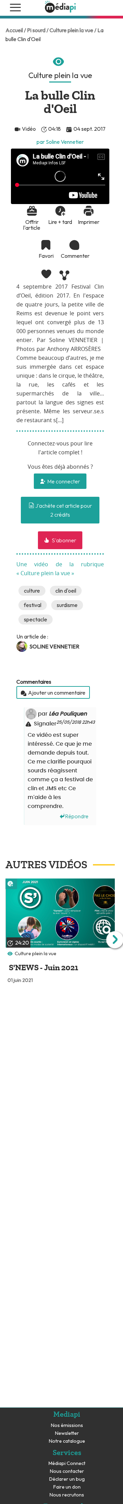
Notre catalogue (67, 1441)
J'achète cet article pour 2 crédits (63, 510)
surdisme (67, 605)
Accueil (14, 30)
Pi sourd (36, 30)
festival (32, 605)
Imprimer (88, 221)
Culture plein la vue (71, 30)
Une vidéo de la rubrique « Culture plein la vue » (60, 569)
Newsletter (67, 1433)
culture (32, 590)
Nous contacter (67, 1471)
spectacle (35, 619)
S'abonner (63, 540)
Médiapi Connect (67, 1463)
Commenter (74, 255)
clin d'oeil (65, 590)
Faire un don (67, 1487)
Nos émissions (67, 1425)
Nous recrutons (67, 1495)
